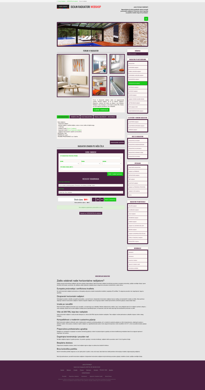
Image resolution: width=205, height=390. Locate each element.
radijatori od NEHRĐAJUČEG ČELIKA (137, 233)
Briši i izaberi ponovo (115, 174)
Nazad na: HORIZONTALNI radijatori (90, 213)
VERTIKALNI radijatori (133, 87)
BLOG (130, 195)
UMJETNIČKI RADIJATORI (134, 167)
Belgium (69, 370)
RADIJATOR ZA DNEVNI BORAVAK (136, 144)
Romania (102, 370)
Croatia (75, 370)
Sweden (111, 370)
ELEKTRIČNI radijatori (134, 121)
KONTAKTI (131, 252)
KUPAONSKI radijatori (133, 67)
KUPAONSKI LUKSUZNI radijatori (136, 75)
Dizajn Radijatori (62, 1)
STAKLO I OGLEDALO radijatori (136, 237)
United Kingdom (86, 373)
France (82, 370)
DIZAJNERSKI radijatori (134, 79)
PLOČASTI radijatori (133, 91)
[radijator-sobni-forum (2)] (117, 86)
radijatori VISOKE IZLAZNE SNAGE (136, 99)
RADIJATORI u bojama (134, 241)
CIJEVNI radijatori (133, 95)
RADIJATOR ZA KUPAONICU (135, 148)
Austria (62, 370)
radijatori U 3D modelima (134, 191)
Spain (106, 370)
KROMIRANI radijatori (133, 217)
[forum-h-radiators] (117, 63)
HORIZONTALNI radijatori (72, 1)
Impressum (131, 256)
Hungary (96, 370)
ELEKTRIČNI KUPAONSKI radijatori (136, 125)
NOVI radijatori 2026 (133, 107)
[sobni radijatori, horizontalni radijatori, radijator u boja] (99, 63)
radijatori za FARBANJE (134, 171)
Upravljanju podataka (133, 268)
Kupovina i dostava (133, 260)
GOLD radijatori (132, 213)
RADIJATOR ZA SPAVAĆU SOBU (136, 152)
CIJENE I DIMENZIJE (101, 110)
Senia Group (108, 376)
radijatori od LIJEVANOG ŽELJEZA (136, 225)
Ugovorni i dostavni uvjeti (134, 264)
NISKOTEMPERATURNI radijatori (136, 111)
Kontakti (64, 376)
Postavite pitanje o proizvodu (117, 142)
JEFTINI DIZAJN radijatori (134, 103)
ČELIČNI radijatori (133, 206)
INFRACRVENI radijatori (134, 175)
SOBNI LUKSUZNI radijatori (135, 71)
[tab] (63, 116)
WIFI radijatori (132, 179)
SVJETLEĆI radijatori (133, 183)
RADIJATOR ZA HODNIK (134, 140)
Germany (88, 370)
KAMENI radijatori (133, 221)
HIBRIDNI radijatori (133, 129)
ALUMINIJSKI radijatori (134, 210)
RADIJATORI (131, 63)
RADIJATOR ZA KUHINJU (134, 156)
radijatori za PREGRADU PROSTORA (137, 187)
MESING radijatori (133, 229)
